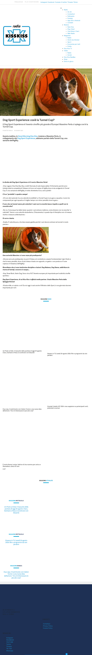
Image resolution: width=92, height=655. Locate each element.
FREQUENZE (18, 2)
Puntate (70, 18)
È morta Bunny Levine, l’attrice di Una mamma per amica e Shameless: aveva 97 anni (22, 465)
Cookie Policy (47, 628)
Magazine (67, 35)
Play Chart (71, 29)
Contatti (70, 23)
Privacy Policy (48, 626)
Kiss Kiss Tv (68, 48)
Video (66, 51)
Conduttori (71, 14)
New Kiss (70, 27)
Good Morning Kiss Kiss (28, 136)
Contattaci (46, 624)
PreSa (69, 46)
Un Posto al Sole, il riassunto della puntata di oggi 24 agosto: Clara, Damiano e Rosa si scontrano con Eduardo (22, 352)
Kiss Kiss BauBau (69, 57)
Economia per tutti (73, 44)
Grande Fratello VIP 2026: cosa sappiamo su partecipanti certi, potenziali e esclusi (67, 407)
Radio (66, 10)
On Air (69, 12)
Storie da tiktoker (73, 40)
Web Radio (71, 33)
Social (69, 55)
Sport (69, 42)
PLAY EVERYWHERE (32, 2)
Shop (65, 59)
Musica (66, 25)
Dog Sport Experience (26, 138)
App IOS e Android (73, 20)
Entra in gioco (68, 61)
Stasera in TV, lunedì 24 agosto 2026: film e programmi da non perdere (67, 354)
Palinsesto (70, 16)
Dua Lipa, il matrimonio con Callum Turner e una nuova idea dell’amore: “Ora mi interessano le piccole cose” (22, 410)
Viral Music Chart (73, 31)
